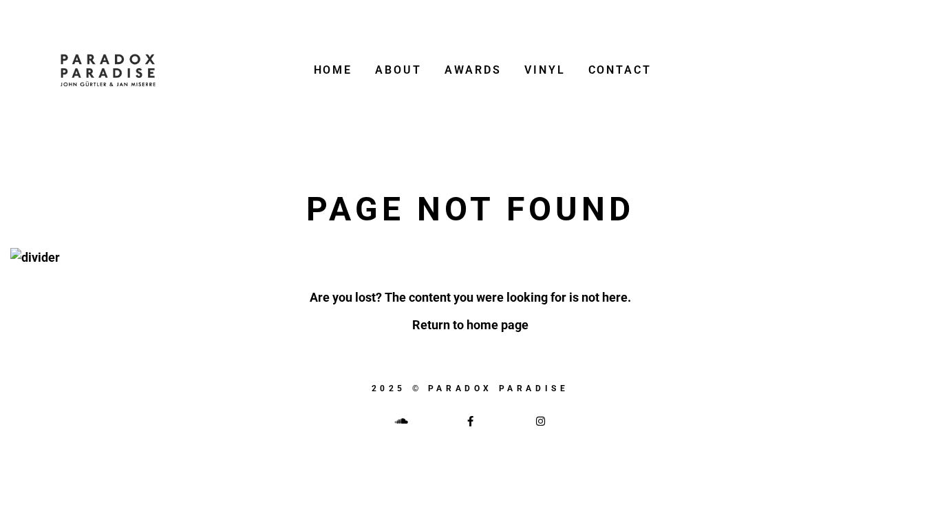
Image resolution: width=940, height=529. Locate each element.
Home (333, 69)
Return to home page (470, 325)
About (398, 69)
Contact (620, 69)
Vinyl (545, 69)
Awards (473, 69)
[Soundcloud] (399, 420)
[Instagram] (540, 420)
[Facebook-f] (470, 420)
